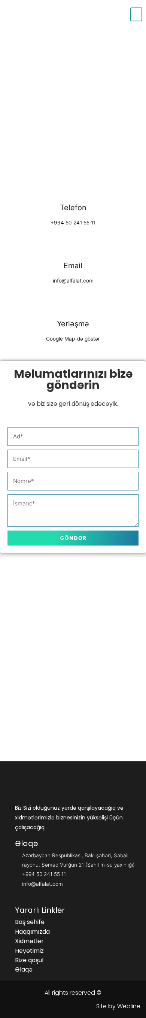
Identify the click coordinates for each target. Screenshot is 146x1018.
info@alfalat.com (73, 281)
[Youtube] (73, 743)
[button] (30, 922)
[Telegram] (120, 727)
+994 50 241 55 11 (73, 223)
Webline (128, 1006)
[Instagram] (68, 727)
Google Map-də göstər (73, 339)
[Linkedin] (94, 727)
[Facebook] (42, 727)
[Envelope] (17, 727)
